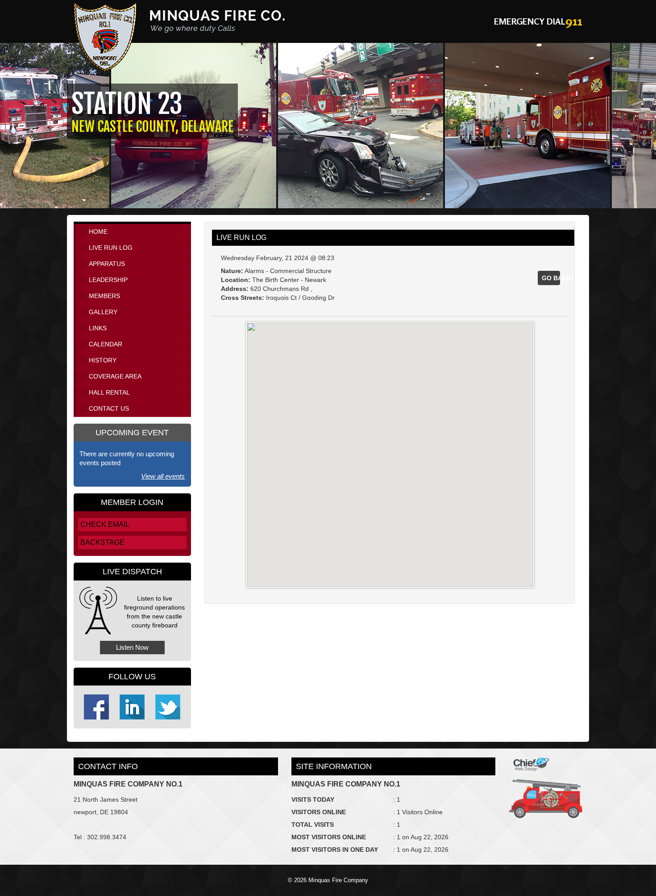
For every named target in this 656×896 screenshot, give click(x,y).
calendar (105, 344)
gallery (103, 311)
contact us (109, 408)
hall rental (109, 392)
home (98, 231)
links (98, 328)
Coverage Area (115, 376)
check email (104, 524)
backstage (102, 542)
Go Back (551, 278)
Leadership (108, 279)
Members (104, 295)
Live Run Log (111, 247)
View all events (163, 476)
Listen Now (132, 647)
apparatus (107, 263)
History (102, 360)
